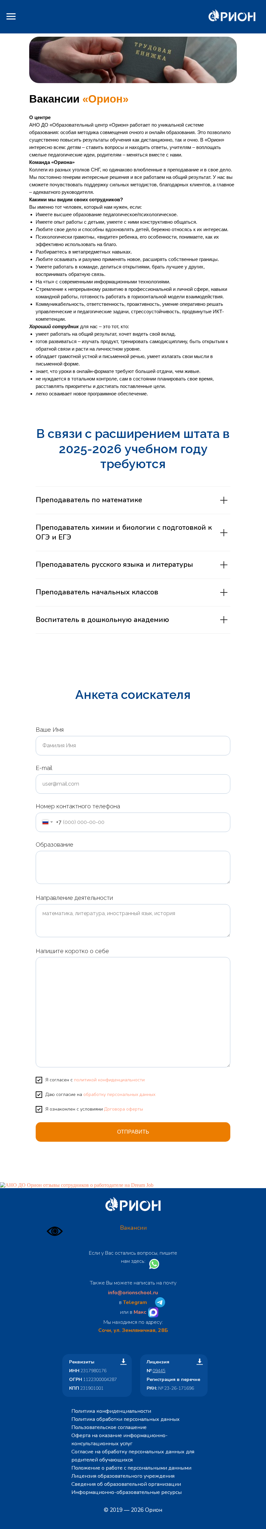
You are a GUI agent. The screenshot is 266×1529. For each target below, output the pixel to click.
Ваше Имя (50, 729)
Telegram (135, 1302)
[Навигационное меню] (11, 16)
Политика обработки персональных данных (125, 1419)
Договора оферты (123, 1109)
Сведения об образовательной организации (126, 1484)
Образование (54, 844)
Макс (140, 1312)
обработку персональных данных (119, 1094)
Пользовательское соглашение (109, 1427)
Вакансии (133, 1228)
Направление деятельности (74, 897)
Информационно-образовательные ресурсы (126, 1492)
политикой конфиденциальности (109, 1080)
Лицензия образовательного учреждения (123, 1476)
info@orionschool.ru (133, 1292)
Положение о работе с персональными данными (131, 1468)
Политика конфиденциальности (111, 1411)
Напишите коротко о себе (72, 951)
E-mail (44, 767)
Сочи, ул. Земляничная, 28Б (133, 1330)
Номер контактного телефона (78, 806)
